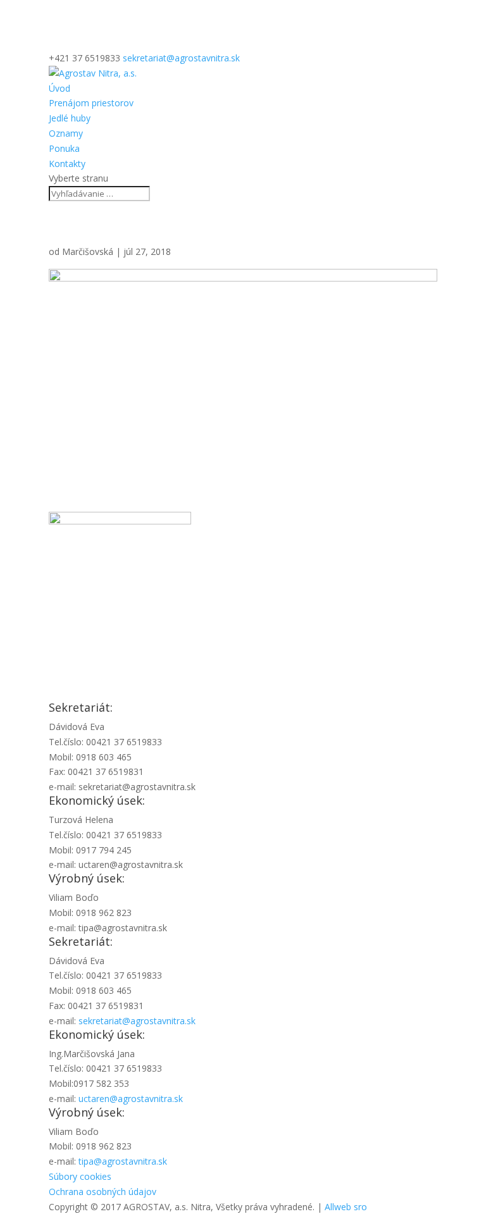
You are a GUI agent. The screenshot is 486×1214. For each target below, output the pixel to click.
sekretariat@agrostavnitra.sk (137, 1021)
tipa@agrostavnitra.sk (122, 1161)
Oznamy (66, 133)
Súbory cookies (80, 1176)
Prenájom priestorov (91, 103)
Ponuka (64, 148)
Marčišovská (87, 251)
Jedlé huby (69, 118)
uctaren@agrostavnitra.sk (130, 1099)
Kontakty (67, 164)
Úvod (59, 88)
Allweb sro (346, 1207)
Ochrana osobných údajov (102, 1192)
